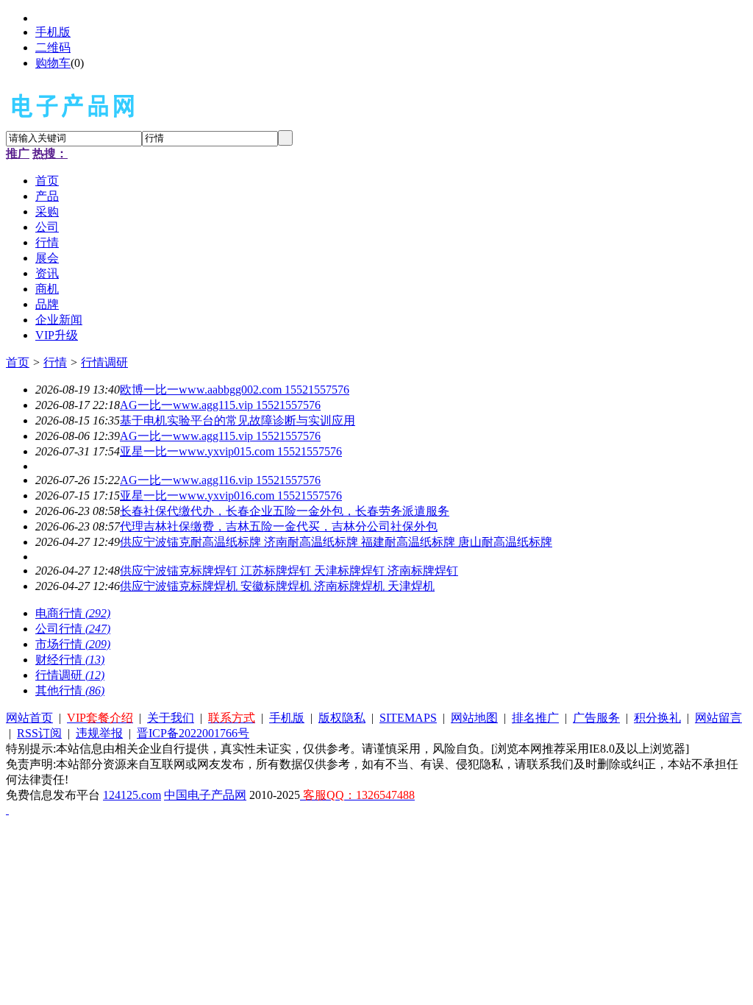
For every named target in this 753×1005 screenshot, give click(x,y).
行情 (55, 362)
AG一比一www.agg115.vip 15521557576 (220, 405)
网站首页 (29, 717)
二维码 (53, 47)
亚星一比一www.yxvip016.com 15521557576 (231, 495)
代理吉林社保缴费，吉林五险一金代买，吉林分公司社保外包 (279, 526)
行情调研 (104, 362)
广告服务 (596, 717)
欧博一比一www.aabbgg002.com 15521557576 (234, 389)
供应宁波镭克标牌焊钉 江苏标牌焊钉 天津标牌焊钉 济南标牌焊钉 (289, 570)
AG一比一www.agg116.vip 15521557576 (220, 480)
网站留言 (718, 717)
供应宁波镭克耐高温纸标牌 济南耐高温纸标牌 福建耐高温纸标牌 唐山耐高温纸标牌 (336, 542)
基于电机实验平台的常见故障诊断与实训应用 (237, 420)
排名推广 (535, 717)
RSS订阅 (39, 733)
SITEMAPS (408, 717)
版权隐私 (341, 717)
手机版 (53, 32)
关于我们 (170, 717)
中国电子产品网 (205, 795)
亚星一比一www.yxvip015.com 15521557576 (231, 451)
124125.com (132, 795)
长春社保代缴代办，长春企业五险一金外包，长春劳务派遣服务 (284, 511)
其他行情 (69, 690)
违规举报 (99, 733)
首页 (17, 362)
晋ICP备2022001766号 (193, 733)
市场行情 (72, 644)
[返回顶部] (7, 809)
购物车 (53, 63)
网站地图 (474, 717)
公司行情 (72, 628)
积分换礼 (657, 717)
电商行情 (72, 613)
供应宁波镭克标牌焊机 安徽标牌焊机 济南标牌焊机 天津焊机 (277, 586)
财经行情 (69, 659)
